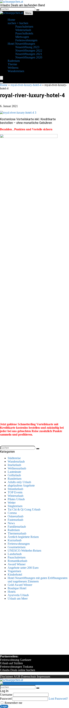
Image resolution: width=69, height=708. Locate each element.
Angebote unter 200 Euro (23, 567)
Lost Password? (58, 698)
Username (6, 694)
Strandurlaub (15, 489)
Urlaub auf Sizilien (11, 663)
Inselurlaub (14, 465)
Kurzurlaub (14, 540)
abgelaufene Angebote (21, 485)
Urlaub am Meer (18, 598)
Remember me (13, 702)
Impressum (43, 676)
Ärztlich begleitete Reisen (23, 536)
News (11, 523)
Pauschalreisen (16, 557)
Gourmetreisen (16, 547)
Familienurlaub (17, 526)
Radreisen (14, 530)
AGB (17, 676)
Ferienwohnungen (19, 543)
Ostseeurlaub (15, 516)
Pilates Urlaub (16, 499)
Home (3, 85)
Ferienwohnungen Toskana (16, 666)
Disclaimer (6, 676)
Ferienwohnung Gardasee (15, 659)
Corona (12, 512)
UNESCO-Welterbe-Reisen (24, 550)
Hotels (12, 591)
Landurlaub (15, 554)
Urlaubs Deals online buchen (17, 670)
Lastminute (14, 471)
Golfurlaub (14, 475)
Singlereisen (15, 506)
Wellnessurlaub (17, 468)
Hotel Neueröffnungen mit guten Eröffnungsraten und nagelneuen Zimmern (37, 579)
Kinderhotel (15, 574)
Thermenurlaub (17, 533)
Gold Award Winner (20, 584)
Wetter (12, 502)
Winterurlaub (15, 495)
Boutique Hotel (17, 588)
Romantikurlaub (17, 560)
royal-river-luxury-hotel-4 (26, 85)
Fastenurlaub (15, 519)
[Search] (1, 82)
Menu (28, 13)
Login (4, 706)
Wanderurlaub (16, 461)
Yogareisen (14, 571)
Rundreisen (14, 478)
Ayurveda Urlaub (18, 595)
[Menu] (1, 78)
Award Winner (16, 564)
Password (6, 698)
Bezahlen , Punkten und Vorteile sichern (26, 129)
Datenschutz (28, 676)
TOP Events (15, 492)
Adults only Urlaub (19, 482)
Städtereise (14, 458)
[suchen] (37, 9)
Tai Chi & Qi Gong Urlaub (24, 509)
